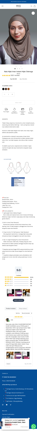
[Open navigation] (2, 6)
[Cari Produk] (31, 6)
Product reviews (10, 308)
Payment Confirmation (8, 414)
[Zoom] (33, 13)
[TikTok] (10, 404)
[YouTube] (6, 404)
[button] (18, 75)
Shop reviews (23, 308)
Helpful (8, 364)
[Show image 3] (19, 68)
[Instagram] (2, 404)
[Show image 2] (17, 68)
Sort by (18, 313)
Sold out (18, 102)
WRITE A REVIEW (18, 300)
